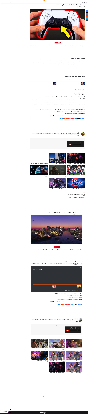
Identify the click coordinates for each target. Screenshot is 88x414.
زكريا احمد (79, 132)
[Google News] (59, 115)
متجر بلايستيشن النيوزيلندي (48, 104)
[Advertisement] (57, 52)
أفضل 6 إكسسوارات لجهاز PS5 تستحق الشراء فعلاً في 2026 (60, 163)
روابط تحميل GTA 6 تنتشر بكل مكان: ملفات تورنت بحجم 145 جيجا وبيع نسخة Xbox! (76, 163)
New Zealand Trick (79, 113)
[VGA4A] (44, 1)
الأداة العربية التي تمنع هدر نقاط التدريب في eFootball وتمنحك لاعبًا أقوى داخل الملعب (39, 163)
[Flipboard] (53, 115)
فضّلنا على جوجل (57, 42)
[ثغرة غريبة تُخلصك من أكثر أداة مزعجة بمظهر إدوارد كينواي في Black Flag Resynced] (57, 170)
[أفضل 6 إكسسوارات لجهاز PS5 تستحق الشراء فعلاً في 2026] (57, 158)
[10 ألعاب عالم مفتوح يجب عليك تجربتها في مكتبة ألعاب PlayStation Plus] (57, 183)
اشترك (70, 144)
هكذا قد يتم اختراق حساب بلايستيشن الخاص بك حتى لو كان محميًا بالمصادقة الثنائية (77, 188)
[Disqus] (57, 200)
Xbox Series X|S (74, 113)
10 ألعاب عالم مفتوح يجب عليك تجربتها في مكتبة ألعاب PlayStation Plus (59, 188)
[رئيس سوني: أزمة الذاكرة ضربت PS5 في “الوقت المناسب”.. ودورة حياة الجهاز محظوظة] (83, 83)
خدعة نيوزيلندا (65, 113)
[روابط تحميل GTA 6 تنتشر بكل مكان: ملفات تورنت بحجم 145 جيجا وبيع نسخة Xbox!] (76, 158)
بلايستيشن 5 (68, 113)
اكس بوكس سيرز (70, 113)
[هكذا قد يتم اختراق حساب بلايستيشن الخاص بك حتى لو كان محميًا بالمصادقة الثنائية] (76, 183)
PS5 (76, 113)
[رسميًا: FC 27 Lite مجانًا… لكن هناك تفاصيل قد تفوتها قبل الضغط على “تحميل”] (76, 170)
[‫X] (78, 135)
